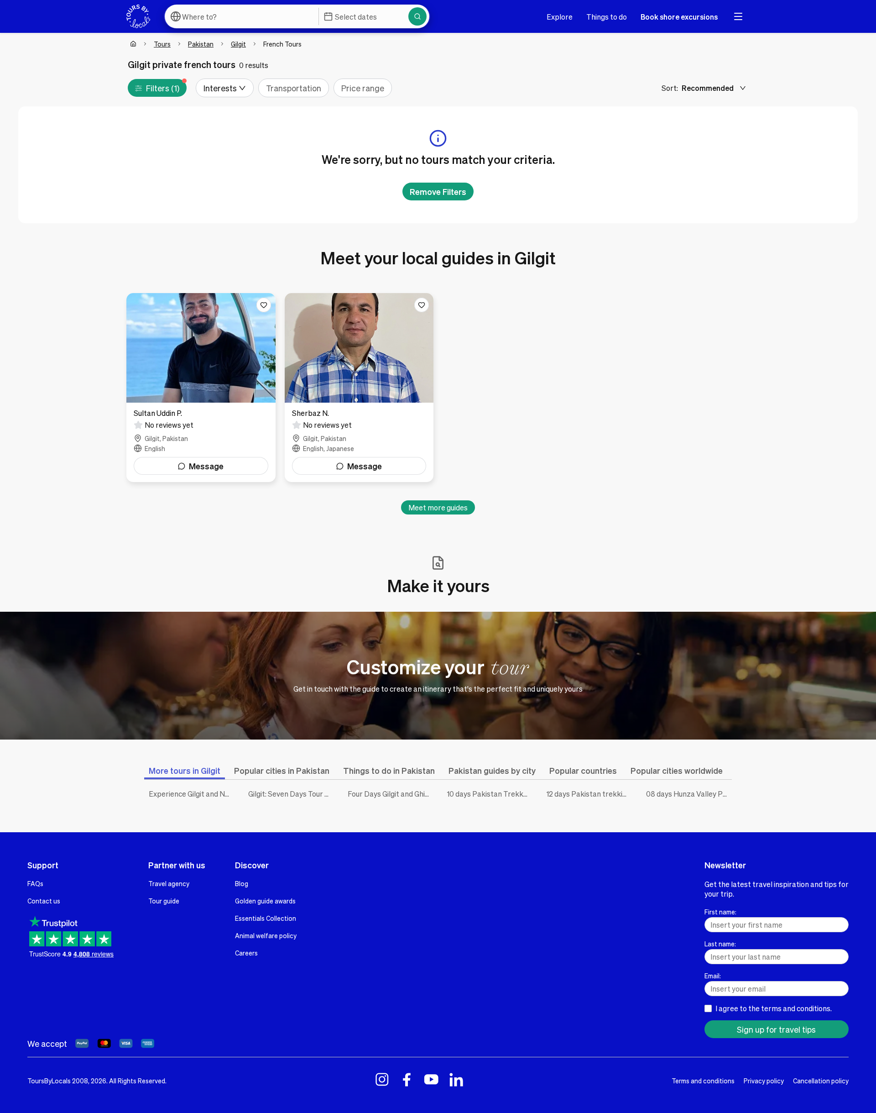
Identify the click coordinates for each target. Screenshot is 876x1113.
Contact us (43, 901)
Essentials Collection (265, 918)
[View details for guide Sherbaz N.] (359, 387)
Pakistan (201, 44)
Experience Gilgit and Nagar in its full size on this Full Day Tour (192, 793)
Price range (362, 88)
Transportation (293, 88)
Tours (162, 44)
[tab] (184, 770)
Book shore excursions (679, 16)
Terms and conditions (703, 1080)
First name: (720, 912)
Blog (241, 883)
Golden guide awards (265, 901)
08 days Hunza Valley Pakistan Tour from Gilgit (689, 793)
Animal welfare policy (266, 935)
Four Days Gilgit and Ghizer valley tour (390, 793)
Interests (220, 88)
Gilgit (238, 44)
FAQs (35, 883)
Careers (246, 953)
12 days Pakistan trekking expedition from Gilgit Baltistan (589, 793)
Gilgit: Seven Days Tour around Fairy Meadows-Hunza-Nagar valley (291, 793)
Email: (712, 975)
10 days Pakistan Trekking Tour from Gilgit (490, 793)
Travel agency (168, 883)
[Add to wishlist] (263, 305)
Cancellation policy (821, 1080)
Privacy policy (764, 1080)
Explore (560, 16)
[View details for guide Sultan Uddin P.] (201, 387)
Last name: (720, 944)
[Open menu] (738, 16)
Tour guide (163, 901)
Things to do (606, 16)
